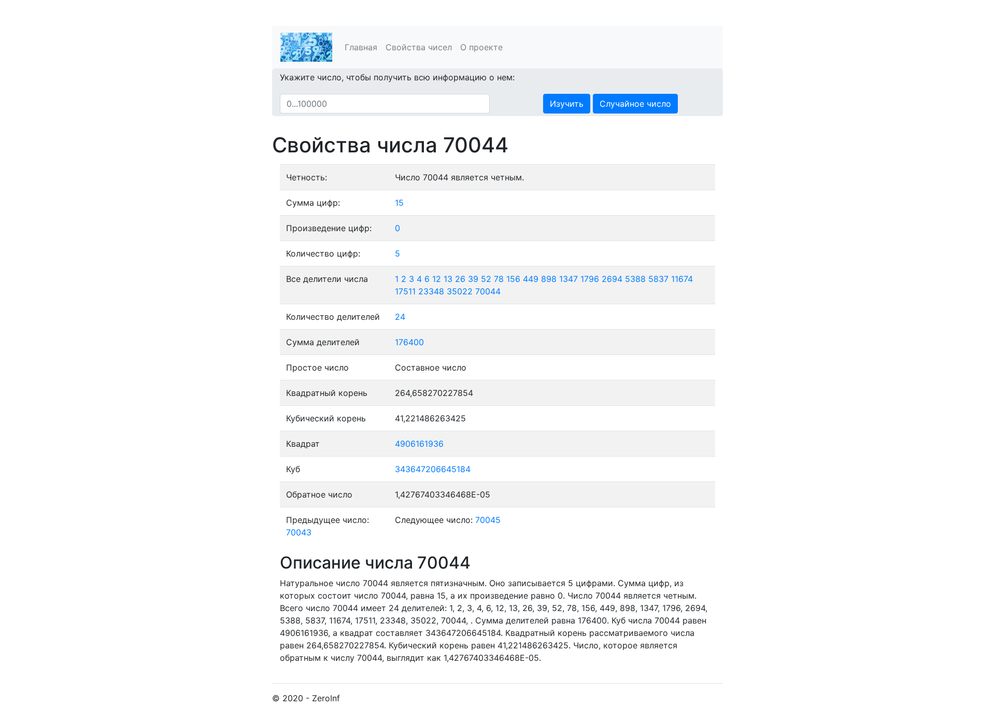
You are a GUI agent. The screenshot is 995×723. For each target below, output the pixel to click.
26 (460, 279)
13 (448, 279)
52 (486, 279)
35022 (460, 291)
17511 (405, 291)
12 (436, 279)
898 (549, 279)
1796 (589, 279)
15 (399, 202)
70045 (488, 520)
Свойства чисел (419, 47)
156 (513, 279)
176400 (409, 342)
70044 (488, 291)
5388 (635, 279)
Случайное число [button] (635, 103)
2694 (612, 279)
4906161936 (419, 443)
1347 (568, 279)
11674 (682, 279)
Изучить (567, 103)
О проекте (481, 47)
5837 (658, 279)
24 (400, 316)
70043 (298, 532)
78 (499, 279)
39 (473, 279)
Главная (361, 47)
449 (530, 279)
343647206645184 (433, 469)
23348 (431, 291)
